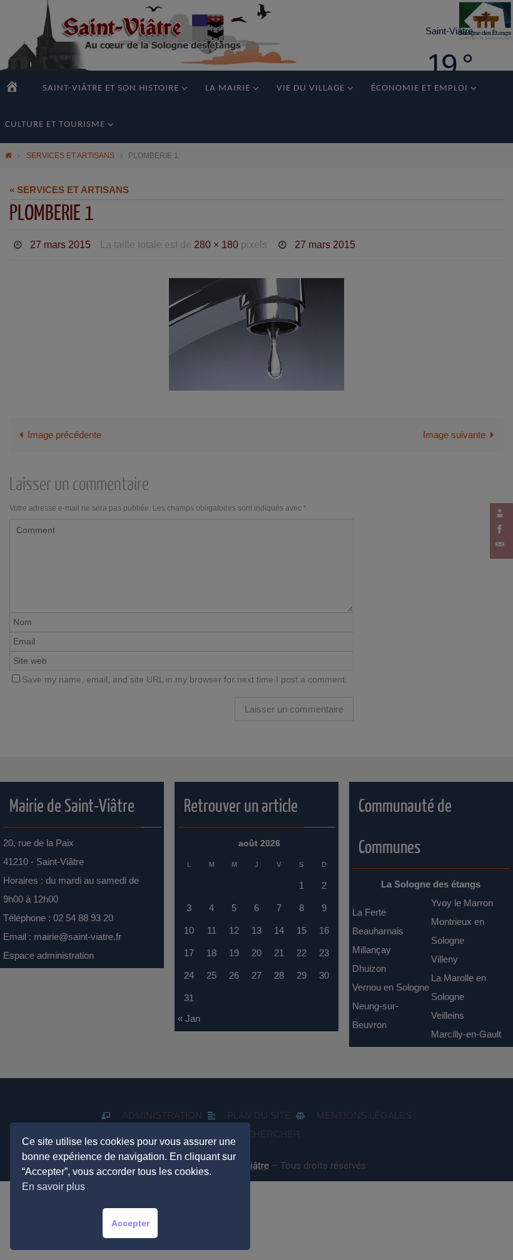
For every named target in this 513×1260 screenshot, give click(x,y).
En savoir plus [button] (53, 1186)
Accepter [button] (130, 1223)
